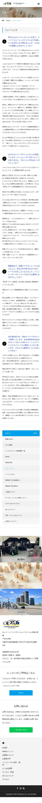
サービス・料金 (8, 772)
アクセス (5, 779)
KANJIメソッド (7, 751)
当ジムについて (10, 509)
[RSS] (24, 788)
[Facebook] (17, 788)
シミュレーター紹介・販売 (11, 763)
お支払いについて (10, 521)
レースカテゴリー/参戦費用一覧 (15, 451)
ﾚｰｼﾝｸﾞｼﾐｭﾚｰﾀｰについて (12, 503)
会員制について (8, 755)
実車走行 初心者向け (11, 486)
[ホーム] (3, 20)
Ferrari (7, 457)
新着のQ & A (9, 439)
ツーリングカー (10, 474)
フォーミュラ (9, 468)
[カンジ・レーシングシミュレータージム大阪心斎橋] (13, 3)
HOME (3, 743)
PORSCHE (8, 462)
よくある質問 (7, 768)
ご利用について (10, 492)
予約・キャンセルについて (13, 515)
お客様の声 (6, 759)
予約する (21, 693)
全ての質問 (8, 445)
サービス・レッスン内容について (15, 498)
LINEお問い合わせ (21, 730)
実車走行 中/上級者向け (12, 480)
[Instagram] (20, 788)
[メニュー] (38, 3)
